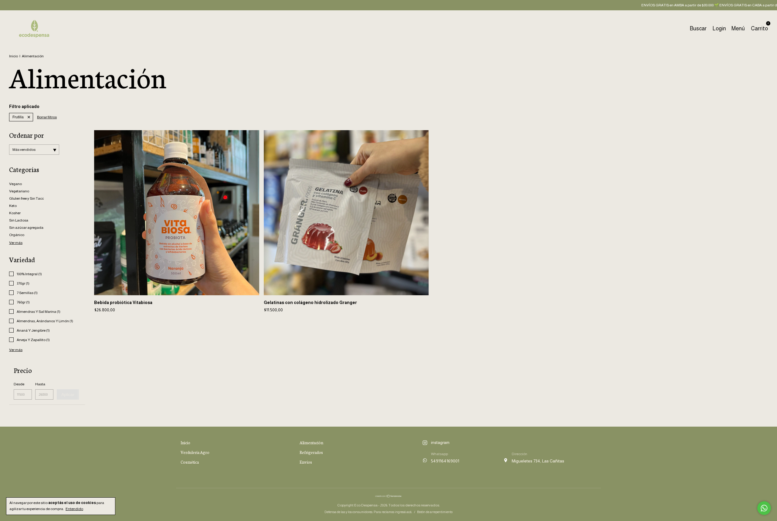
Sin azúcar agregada (26, 227)
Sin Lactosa (18, 220)
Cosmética (190, 462)
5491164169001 (445, 460)
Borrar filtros (47, 117)
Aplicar (67, 394)
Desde (19, 384)
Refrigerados (311, 452)
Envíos (306, 462)
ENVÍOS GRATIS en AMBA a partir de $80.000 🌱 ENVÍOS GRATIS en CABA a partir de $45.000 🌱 (696, 5)
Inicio (13, 56)
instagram (440, 442)
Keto (13, 206)
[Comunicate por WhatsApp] (764, 508)
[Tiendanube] (388, 496)
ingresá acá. (403, 512)
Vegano (15, 184)
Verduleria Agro (195, 452)
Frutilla (18, 117)
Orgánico (16, 235)
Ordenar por (26, 135)
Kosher (15, 213)
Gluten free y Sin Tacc (26, 198)
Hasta (40, 384)
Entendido (74, 509)
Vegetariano (19, 191)
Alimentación (311, 442)
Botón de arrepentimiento (435, 512)
